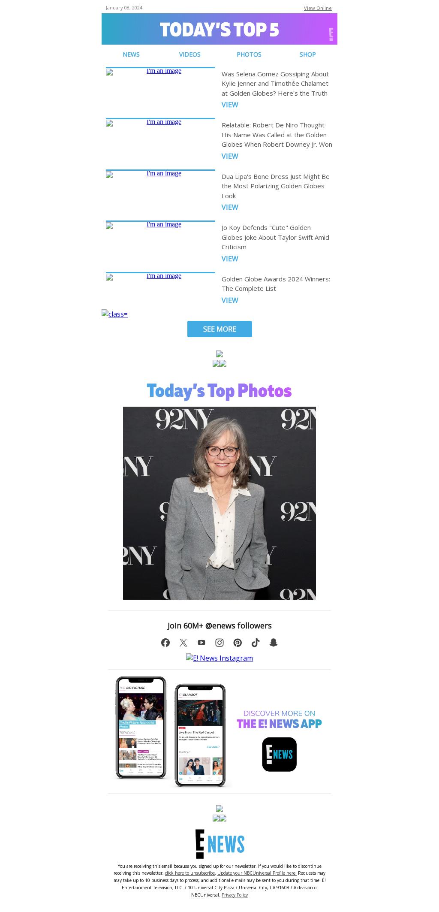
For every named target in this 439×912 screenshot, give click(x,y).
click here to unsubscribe (190, 873)
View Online (318, 8)
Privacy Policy (235, 895)
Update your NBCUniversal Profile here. (257, 873)
